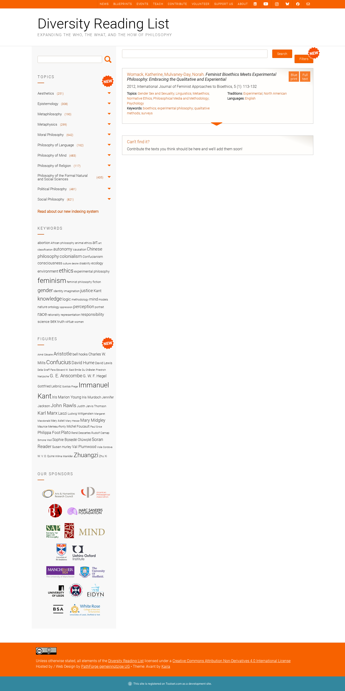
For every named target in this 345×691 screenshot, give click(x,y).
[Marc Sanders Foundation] (85, 518)
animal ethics (83, 243)
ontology (53, 307)
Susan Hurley (61, 447)
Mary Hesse (72, 420)
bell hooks (80, 354)
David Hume (83, 362)
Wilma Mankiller (64, 456)
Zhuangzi (86, 455)
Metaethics (201, 93)
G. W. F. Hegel (95, 376)
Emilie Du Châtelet (85, 369)
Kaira (165, 666)
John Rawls (63, 405)
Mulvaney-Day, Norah (184, 74)
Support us (223, 4)
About (243, 4)
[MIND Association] (92, 539)
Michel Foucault (78, 426)
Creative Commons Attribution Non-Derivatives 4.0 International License (231, 661)
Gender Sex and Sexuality (156, 93)
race (42, 314)
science (44, 322)
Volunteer (201, 4)
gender (45, 290)
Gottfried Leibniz (49, 386)
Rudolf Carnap (100, 433)
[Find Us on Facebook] (298, 4)
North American (275, 93)
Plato (66, 432)
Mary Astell (58, 420)
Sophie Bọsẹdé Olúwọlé (71, 439)
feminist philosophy (79, 282)
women (79, 322)
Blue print (294, 77)
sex (53, 321)
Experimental (252, 93)
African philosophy (62, 243)
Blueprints (122, 4)
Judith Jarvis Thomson (91, 406)
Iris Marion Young (66, 397)
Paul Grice (96, 426)
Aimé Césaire (45, 354)
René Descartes (81, 433)
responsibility (92, 314)
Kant (97, 291)
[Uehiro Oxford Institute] (84, 561)
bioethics (149, 108)
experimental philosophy (175, 108)
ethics (66, 270)
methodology (80, 299)
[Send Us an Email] (308, 4)
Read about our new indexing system (68, 211)
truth (61, 322)
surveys (147, 113)
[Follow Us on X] (277, 4)
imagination (72, 291)
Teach (158, 4)
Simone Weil (45, 440)
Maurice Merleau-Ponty (52, 426)
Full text (305, 77)
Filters (303, 59)
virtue (69, 322)
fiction (97, 282)
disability (85, 263)
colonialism (71, 256)
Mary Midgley (92, 420)
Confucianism (93, 257)
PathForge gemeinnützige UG (105, 666)
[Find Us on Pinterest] (266, 4)
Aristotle (63, 354)
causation (79, 249)
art (95, 242)
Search (107, 59)
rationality (54, 315)
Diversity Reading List (103, 24)
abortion (44, 243)
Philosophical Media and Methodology (181, 98)
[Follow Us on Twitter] (287, 4)
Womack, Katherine (145, 74)
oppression (66, 307)
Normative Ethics (139, 98)
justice (86, 290)
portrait (99, 307)
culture (67, 263)
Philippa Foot (49, 432)
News (104, 4)
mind (93, 299)
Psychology (135, 103)
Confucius (58, 362)
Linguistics (183, 93)
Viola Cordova (104, 447)
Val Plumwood (84, 446)
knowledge (50, 299)
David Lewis (103, 363)
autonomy (62, 249)
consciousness (50, 263)
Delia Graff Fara (47, 369)
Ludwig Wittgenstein (81, 413)
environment (48, 271)
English (250, 98)
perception (83, 306)
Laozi (62, 413)
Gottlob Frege (70, 386)
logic (66, 299)
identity (58, 291)
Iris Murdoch (91, 397)
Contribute (177, 4)
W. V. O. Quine (46, 456)
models (103, 299)
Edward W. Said (65, 369)
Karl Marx (48, 413)
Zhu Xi (103, 456)
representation (70, 315)
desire (75, 263)
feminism (52, 281)
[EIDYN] (95, 598)
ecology (97, 263)
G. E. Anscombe (66, 375)
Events (142, 4)
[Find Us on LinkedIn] (255, 4)
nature (42, 307)
